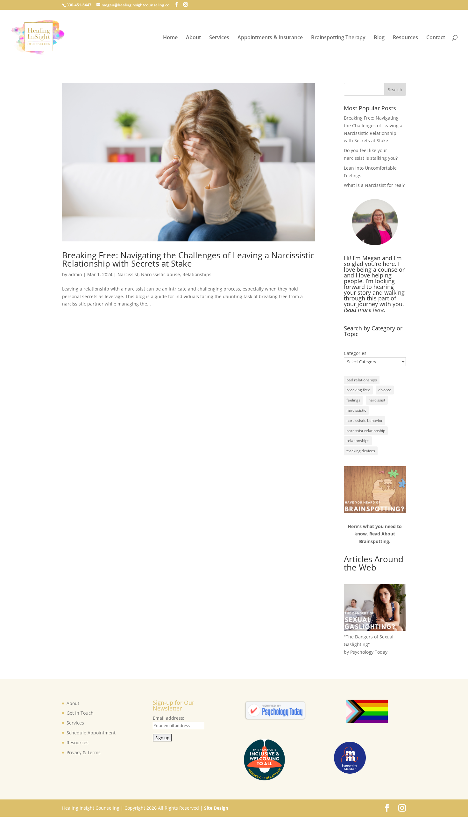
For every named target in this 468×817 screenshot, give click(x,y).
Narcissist (127, 274)
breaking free (358, 390)
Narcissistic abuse (160, 274)
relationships (357, 440)
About (193, 38)
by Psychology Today (365, 652)
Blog (379, 38)
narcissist (376, 400)
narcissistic (356, 410)
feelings (353, 400)
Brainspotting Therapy (338, 38)
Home (170, 38)
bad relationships (361, 380)
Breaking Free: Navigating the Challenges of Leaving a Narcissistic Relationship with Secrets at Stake (188, 259)
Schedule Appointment (91, 733)
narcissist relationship (365, 430)
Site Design (216, 808)
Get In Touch (80, 713)
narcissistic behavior (364, 420)
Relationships (196, 274)
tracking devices (360, 450)
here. (378, 309)
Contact (435, 38)
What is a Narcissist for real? (374, 185)
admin (75, 274)
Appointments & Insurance (270, 38)
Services (219, 38)
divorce (384, 390)
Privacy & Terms (84, 752)
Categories (355, 353)
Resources (405, 38)
